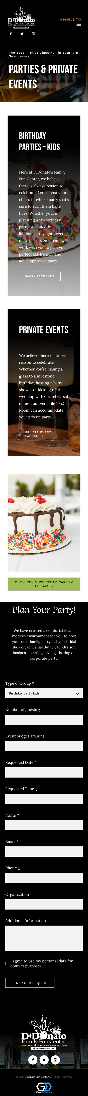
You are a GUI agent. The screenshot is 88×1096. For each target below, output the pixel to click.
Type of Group (19, 683)
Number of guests (22, 709)
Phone (12, 867)
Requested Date (20, 762)
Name (12, 815)
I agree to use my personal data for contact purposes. (41, 963)
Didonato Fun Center (37, 1076)
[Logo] (21, 8)
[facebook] (10, 33)
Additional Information (25, 920)
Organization (17, 894)
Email (11, 841)
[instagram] (33, 33)
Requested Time (21, 788)
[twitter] (22, 33)
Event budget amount (24, 736)
